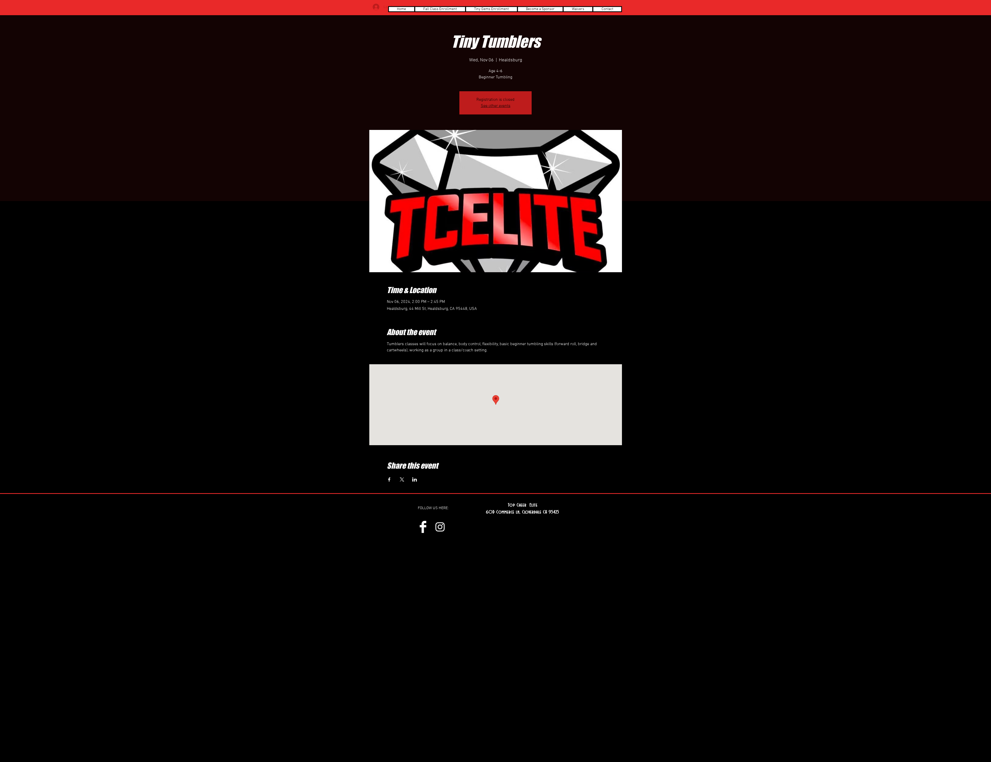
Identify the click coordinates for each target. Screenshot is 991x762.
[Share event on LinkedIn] (414, 479)
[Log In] (376, 7)
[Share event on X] (401, 479)
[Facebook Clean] (423, 527)
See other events (495, 106)
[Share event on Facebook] (389, 479)
